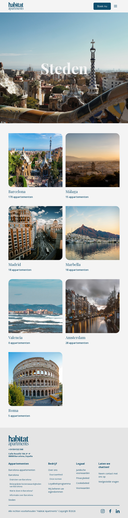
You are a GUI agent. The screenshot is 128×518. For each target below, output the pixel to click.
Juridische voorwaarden (83, 471)
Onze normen (55, 479)
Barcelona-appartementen (21, 469)
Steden (11, 499)
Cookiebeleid (82, 483)
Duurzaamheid (56, 474)
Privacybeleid (82, 478)
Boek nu (102, 6)
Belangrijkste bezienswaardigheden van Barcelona (25, 485)
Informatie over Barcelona (21, 495)
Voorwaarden (83, 488)
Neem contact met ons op (108, 475)
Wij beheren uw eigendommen (56, 490)
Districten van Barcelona (20, 479)
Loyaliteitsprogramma (59, 483)
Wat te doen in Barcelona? (21, 491)
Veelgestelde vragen (108, 481)
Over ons (52, 469)
